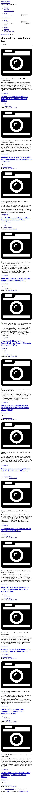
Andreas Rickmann (7, 106)
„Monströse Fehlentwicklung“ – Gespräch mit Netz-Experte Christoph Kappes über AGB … (16, 343)
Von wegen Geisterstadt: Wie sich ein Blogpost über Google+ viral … (15, 279)
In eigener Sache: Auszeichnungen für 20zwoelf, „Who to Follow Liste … (15, 650)
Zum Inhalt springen (5, 1)
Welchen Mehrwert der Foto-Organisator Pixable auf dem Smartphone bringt (12, 711)
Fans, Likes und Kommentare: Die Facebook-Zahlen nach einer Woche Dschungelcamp (15, 408)
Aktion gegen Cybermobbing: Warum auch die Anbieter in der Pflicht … (15, 470)
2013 (7, 34)
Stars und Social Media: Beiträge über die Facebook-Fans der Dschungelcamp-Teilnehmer (16, 159)
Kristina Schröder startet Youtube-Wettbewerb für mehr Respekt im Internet (14, 99)
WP (8, 791)
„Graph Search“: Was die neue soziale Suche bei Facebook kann (16, 530)
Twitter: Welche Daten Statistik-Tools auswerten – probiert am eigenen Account (15, 775)
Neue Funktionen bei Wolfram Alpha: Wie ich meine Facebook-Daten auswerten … (15, 220)
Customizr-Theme (23, 791)
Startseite (3, 34)
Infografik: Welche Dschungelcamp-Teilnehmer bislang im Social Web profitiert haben (15, 589)
